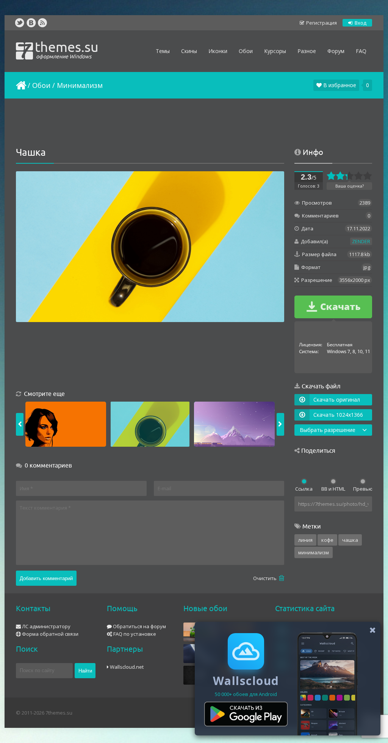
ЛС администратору (45, 626)
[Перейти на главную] (20, 85)
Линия (305, 540)
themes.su (67, 49)
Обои (41, 85)
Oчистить (265, 578)
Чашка (350, 540)
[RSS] (42, 22)
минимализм (313, 552)
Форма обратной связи (49, 633)
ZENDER (361, 241)
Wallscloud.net (126, 666)
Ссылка (304, 488)
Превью (362, 488)
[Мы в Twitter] (19, 22)
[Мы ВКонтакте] (31, 22)
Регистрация (321, 22)
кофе (327, 540)
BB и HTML (333, 488)
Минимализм (80, 85)
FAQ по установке (134, 633)
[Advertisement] (194, 123)
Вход (360, 22)
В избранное (339, 85)
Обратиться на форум (139, 626)
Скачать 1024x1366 (338, 414)
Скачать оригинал (336, 399)
